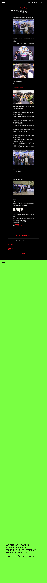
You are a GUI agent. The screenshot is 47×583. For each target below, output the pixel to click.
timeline (38, 2)
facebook (28, 556)
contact (42, 2)
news (28, 2)
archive (14, 547)
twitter (11, 556)
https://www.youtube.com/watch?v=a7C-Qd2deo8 (19, 87)
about (25, 2)
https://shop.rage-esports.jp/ (19, 225)
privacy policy (15, 552)
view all (23, 253)
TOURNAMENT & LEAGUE (33, 2)
